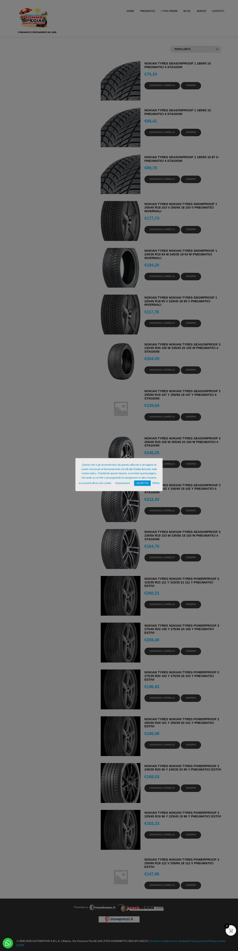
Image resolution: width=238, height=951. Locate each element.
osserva (191, 85)
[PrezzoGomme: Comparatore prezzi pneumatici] (102, 907)
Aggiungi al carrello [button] (162, 85)
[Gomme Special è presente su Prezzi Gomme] (140, 907)
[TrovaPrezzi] (119, 919)
